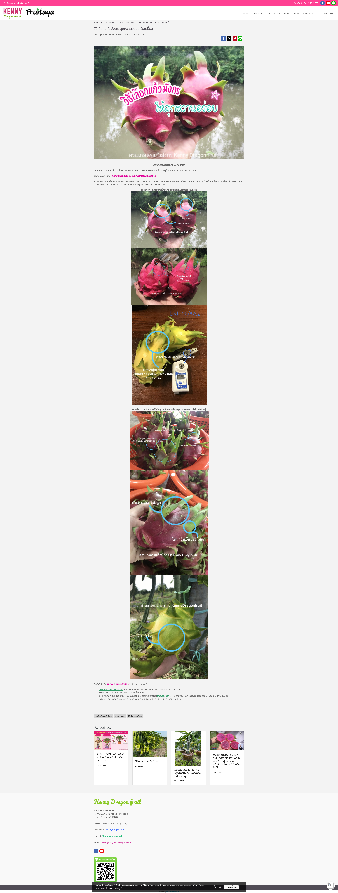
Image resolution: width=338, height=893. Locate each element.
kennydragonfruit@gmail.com (117, 842)
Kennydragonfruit (115, 829)
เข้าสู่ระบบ (10, 3)
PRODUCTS (273, 13)
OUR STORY (258, 13)
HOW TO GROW (291, 13)
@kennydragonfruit (112, 836)
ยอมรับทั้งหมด (231, 887)
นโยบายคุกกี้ (117, 888)
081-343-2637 (311, 3)
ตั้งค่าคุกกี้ (217, 887)
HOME (246, 13)
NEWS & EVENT (310, 13)
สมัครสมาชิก (25, 3)
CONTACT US (327, 13)
